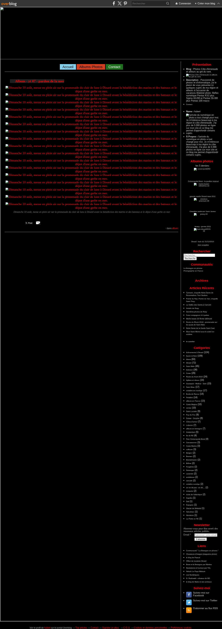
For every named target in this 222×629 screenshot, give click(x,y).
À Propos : (192, 136)
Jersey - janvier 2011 (202, 226)
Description (192, 80)
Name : (190, 111)
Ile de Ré (189, 436)
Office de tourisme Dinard (196, 561)
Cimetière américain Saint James (203, 211)
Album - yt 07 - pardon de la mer (39, 81)
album (175, 228)
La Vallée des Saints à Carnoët (198, 305)
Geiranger (190, 470)
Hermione (190, 515)
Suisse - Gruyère (192, 418)
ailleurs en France (193, 401)
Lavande (189, 474)
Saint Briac (190, 387)
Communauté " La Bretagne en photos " (202, 551)
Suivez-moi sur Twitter (205, 600)
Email (186, 534)
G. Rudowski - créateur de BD (198, 578)
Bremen (189, 456)
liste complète (203, 245)
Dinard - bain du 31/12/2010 (202, 242)
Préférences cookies (181, 627)
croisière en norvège (194, 391)
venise (188, 408)
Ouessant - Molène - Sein (196, 384)
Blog (188, 69)
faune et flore (191, 356)
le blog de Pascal (193, 557)
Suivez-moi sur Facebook (201, 594)
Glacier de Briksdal (193, 508)
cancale (189, 481)
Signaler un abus (111, 627)
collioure (189, 449)
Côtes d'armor (191, 422)
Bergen (189, 453)
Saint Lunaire (191, 411)
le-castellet (190, 341)
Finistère (189, 397)
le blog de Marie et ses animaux (199, 582)
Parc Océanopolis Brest (195, 439)
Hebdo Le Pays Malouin (195, 571)
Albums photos (91, 67)
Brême (188, 463)
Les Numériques (192, 575)
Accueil (67, 67)
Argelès (189, 498)
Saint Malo (190, 366)
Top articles (81, 627)
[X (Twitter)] (119, 3)
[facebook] (114, 3)
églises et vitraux (192, 380)
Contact (114, 67)
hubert (47, 627)
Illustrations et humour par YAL (198, 568)
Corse (188, 373)
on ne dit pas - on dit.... (195, 488)
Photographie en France (193, 271)
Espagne (189, 505)
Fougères (190, 467)
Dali (187, 501)
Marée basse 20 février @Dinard (199, 319)
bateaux (189, 370)
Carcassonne (191, 442)
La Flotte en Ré (192, 519)
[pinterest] (125, 3)
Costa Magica (191, 404)
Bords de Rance (192, 394)
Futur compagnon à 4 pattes (197, 315)
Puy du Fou (190, 415)
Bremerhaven (191, 460)
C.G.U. (126, 627)
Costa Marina (191, 446)
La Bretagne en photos (192, 268)
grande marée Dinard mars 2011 (203, 196)
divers (188, 359)
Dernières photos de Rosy (196, 312)
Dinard (188, 363)
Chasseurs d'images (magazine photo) (201, 554)
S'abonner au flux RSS (205, 608)
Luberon (189, 425)
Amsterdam (190, 432)
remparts (189, 491)
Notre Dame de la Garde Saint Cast (200, 328)
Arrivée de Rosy (192, 308)
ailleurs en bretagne (194, 429)
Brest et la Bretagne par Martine (199, 564)
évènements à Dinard (194, 352)
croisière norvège (193, 484)
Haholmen (190, 512)
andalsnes (190, 477)
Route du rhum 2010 (194, 377)
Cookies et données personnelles (150, 627)
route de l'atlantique (194, 494)
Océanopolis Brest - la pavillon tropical (203, 181)
